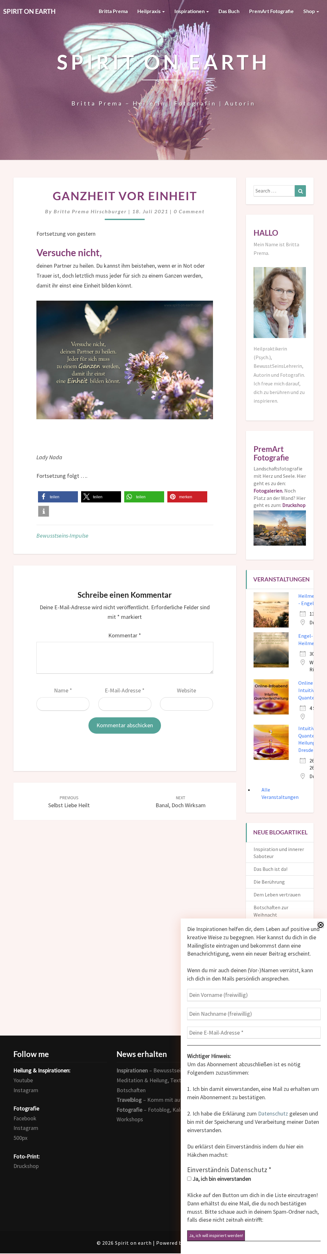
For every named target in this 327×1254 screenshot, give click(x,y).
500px (20, 1137)
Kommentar (124, 635)
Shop (309, 11)
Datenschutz (273, 1113)
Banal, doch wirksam (181, 802)
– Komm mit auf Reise (157, 1099)
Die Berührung (269, 882)
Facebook (24, 1118)
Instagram (25, 1090)
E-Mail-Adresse (125, 690)
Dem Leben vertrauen (277, 894)
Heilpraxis (149, 11)
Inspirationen (190, 11)
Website (186, 690)
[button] (58, 496)
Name (63, 690)
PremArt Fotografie (271, 11)
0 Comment (189, 211)
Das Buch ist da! (270, 869)
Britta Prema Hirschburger (90, 211)
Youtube (23, 1080)
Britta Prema (113, 11)
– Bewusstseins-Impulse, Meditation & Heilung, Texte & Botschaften (162, 1080)
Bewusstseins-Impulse (62, 535)
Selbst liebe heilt (69, 802)
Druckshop (26, 1166)
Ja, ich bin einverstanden (221, 1178)
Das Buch (229, 11)
